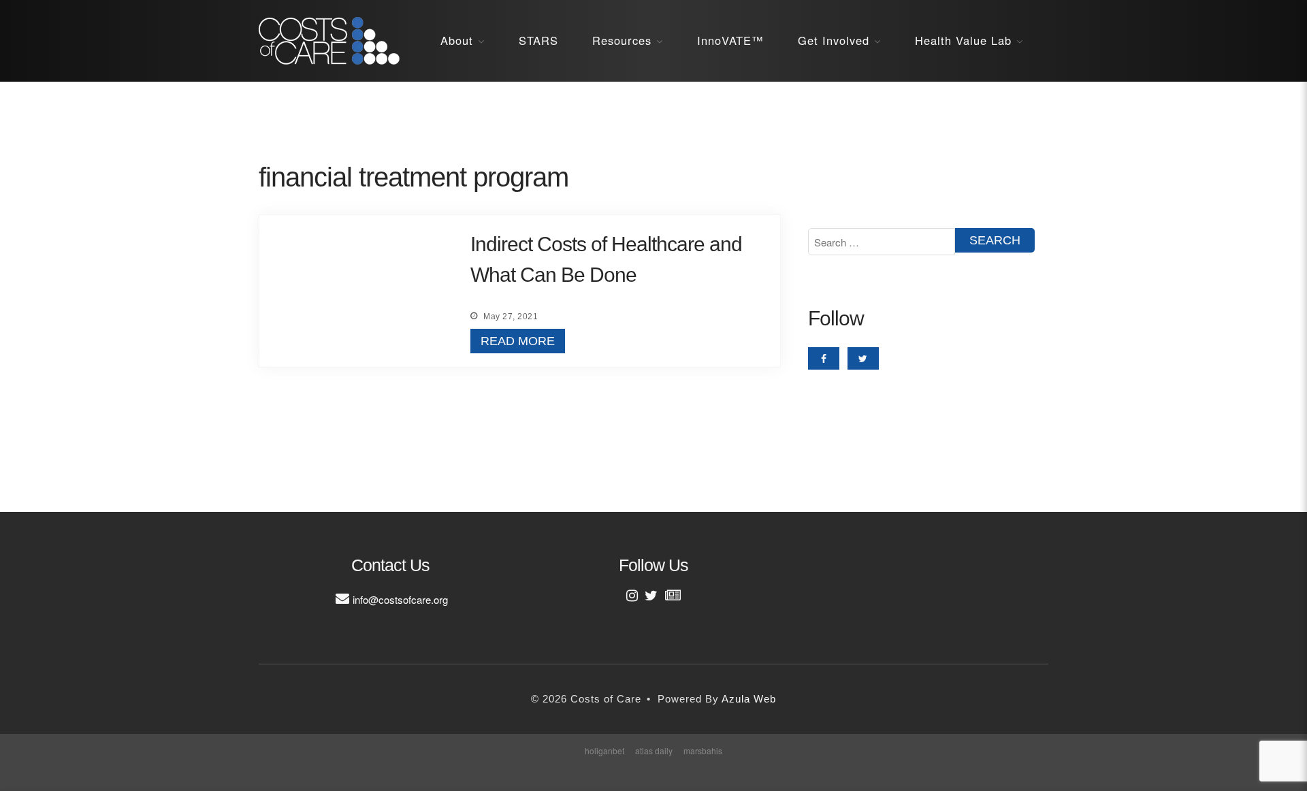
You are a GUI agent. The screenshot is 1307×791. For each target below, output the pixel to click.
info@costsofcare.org (400, 599)
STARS (538, 40)
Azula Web (749, 699)
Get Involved (833, 40)
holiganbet (604, 750)
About (456, 40)
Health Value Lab (963, 40)
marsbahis (702, 750)
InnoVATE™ (730, 40)
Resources (621, 40)
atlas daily (654, 750)
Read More (518, 341)
